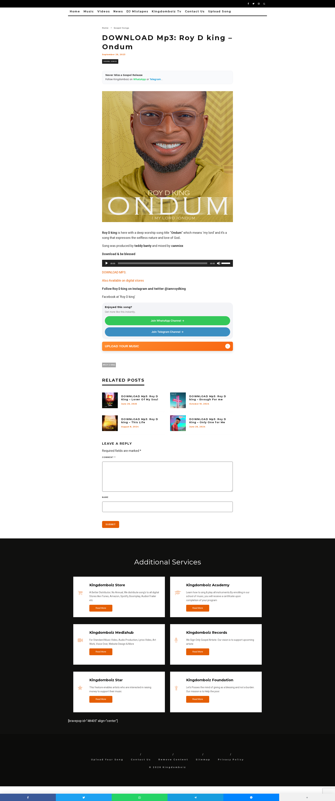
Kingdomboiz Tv (166, 11)
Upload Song (219, 11)
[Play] (106, 263)
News (118, 11)
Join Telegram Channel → (167, 331)
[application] (167, 263)
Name (105, 497)
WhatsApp (140, 79)
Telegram (156, 79)
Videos (103, 11)
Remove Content (173, 759)
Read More (101, 608)
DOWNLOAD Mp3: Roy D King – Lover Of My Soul (139, 398)
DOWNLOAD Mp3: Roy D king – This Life (139, 421)
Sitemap (203, 759)
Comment (109, 457)
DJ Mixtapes (137, 11)
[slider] (226, 263)
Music (89, 11)
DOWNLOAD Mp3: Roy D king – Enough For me (207, 398)
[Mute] (218, 263)
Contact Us (195, 11)
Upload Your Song (107, 759)
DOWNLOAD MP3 (113, 272)
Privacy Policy (231, 759)
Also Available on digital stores (123, 280)
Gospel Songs (110, 61)
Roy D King (109, 365)
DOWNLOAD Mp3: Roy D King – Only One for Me (207, 421)
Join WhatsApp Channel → (167, 320)
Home (75, 11)
